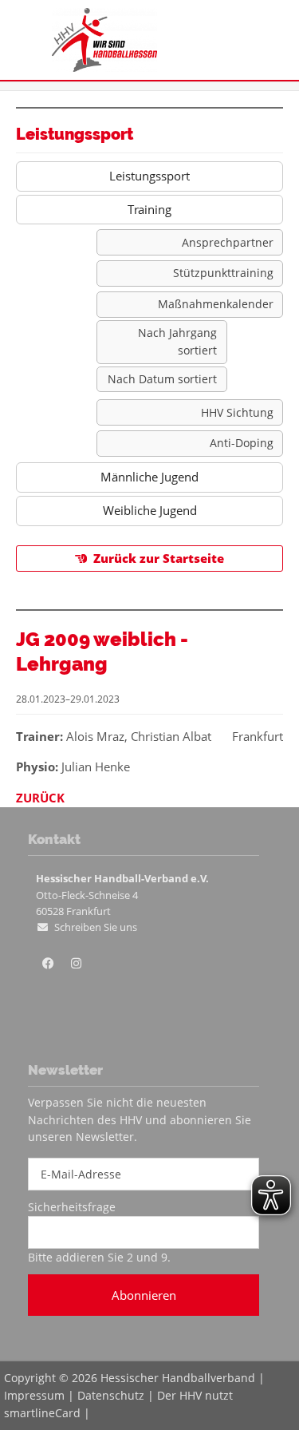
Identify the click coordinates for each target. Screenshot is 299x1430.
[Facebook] (48, 964)
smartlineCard (42, 1412)
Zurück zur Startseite (158, 558)
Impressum (34, 1395)
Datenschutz (110, 1395)
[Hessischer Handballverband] (104, 67)
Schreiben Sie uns (95, 927)
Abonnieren (144, 1295)
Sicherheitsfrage (72, 1206)
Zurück (40, 798)
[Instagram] (76, 964)
